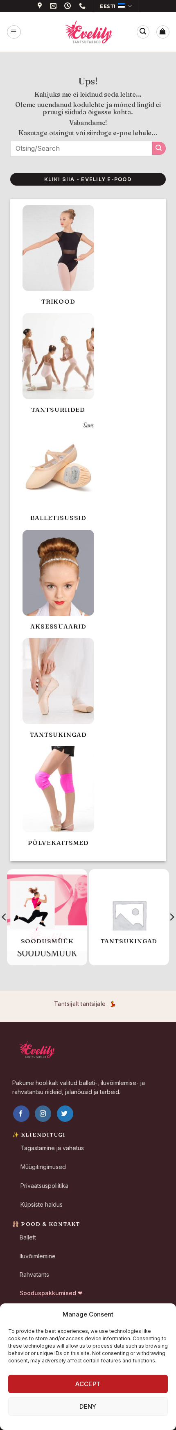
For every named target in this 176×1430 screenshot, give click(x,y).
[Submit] (159, 148)
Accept (88, 1384)
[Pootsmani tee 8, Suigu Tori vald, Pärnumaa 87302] (41, 6)
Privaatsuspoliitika (44, 1185)
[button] (14, 31)
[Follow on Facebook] (21, 1113)
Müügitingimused (43, 1166)
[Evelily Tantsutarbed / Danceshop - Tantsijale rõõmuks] (88, 32)
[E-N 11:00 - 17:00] (68, 6)
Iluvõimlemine (38, 1256)
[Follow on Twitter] (65, 1113)
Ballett (28, 1237)
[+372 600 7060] (83, 6)
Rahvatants (34, 1274)
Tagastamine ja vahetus (52, 1147)
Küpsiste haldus (41, 1204)
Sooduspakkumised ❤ (51, 1292)
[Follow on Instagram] (43, 1113)
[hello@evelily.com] (54, 6)
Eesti (108, 5)
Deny (88, 1406)
